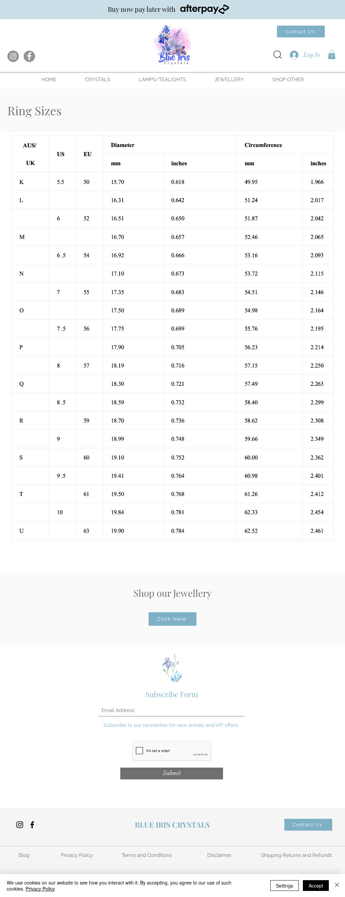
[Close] (337, 885)
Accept (316, 885)
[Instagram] (13, 56)
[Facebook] (29, 56)
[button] (332, 54)
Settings (284, 885)
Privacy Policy (40, 888)
